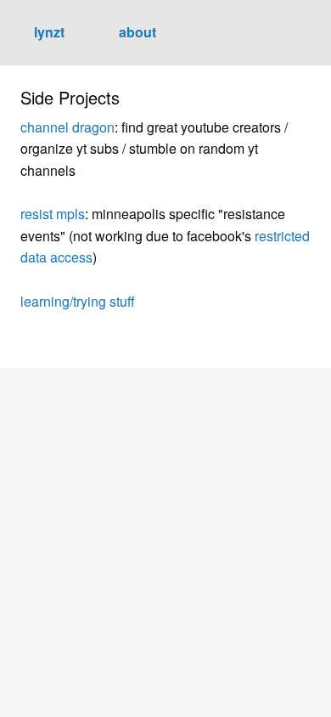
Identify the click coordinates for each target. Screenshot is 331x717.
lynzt (49, 32)
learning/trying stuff (77, 301)
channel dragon (67, 127)
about (137, 32)
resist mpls (52, 213)
